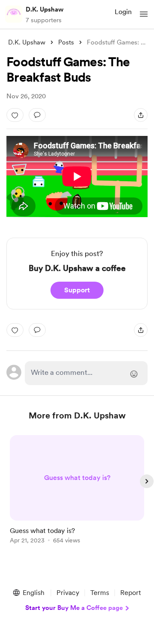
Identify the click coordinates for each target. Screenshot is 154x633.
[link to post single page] (77, 491)
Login (123, 12)
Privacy (67, 593)
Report (130, 593)
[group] (77, 494)
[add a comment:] (37, 115)
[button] (144, 14)
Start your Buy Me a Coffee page (74, 608)
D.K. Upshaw (45, 9)
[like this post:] (15, 115)
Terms (99, 593)
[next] (147, 481)
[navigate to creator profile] (13, 14)
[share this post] (141, 115)
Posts (66, 42)
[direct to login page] (86, 373)
